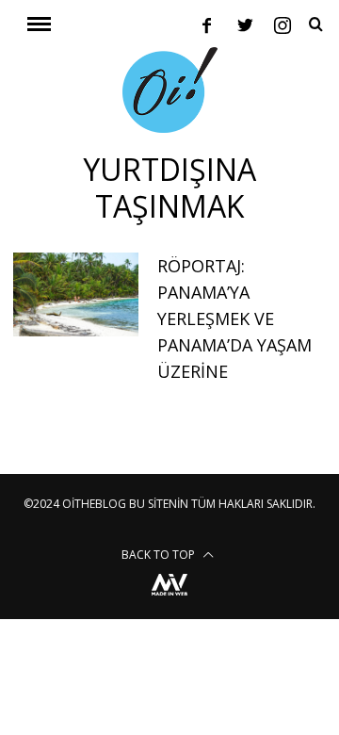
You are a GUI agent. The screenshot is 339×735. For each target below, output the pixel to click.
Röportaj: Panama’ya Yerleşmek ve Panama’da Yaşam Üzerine (234, 318)
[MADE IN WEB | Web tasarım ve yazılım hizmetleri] (169, 598)
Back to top (159, 555)
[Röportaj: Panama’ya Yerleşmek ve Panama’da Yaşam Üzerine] (75, 294)
